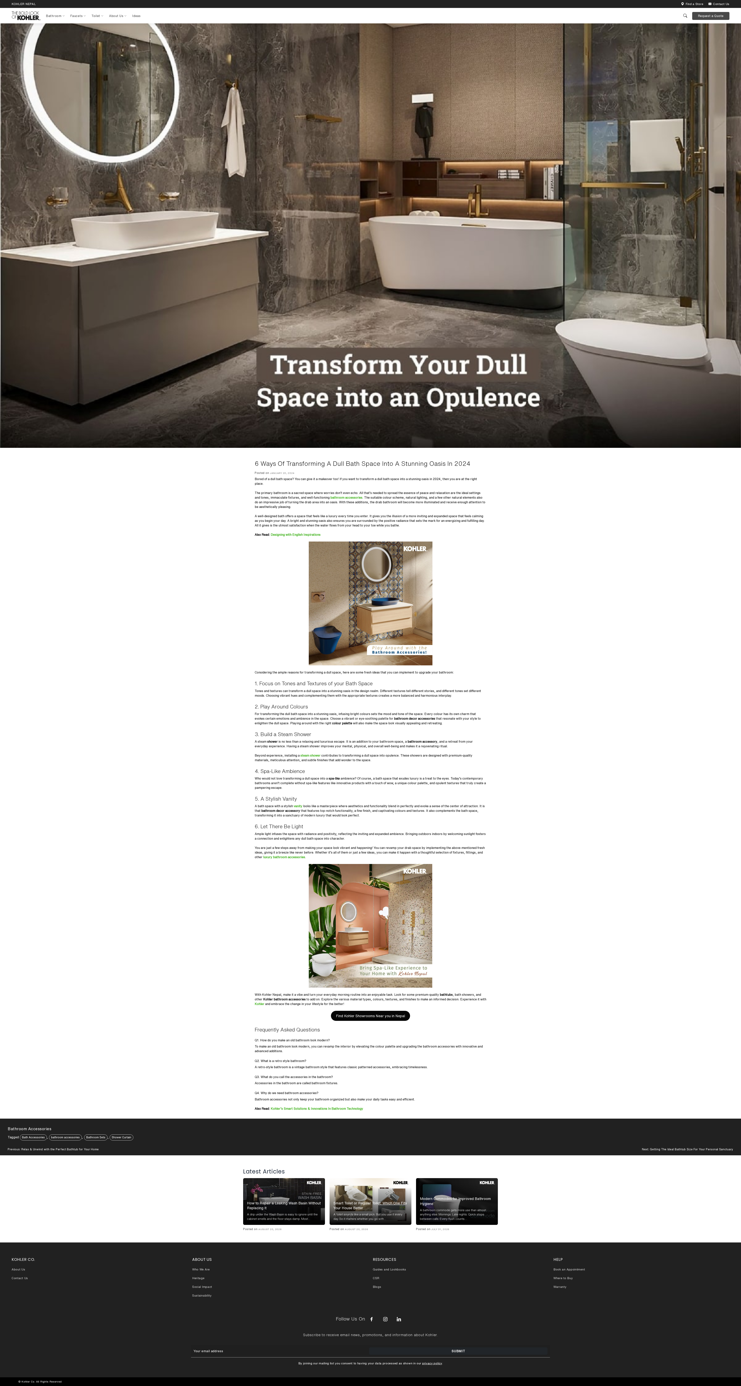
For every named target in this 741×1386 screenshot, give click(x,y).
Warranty (560, 1286)
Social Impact (202, 1286)
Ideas (136, 15)
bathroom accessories (65, 1137)
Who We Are (201, 1269)
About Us (116, 15)
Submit (458, 1351)
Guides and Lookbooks (389, 1269)
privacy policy (432, 1363)
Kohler (259, 1003)
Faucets (76, 15)
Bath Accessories (33, 1137)
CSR (376, 1278)
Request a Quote (711, 15)
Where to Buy (563, 1278)
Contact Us (721, 4)
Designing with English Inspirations (296, 534)
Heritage (198, 1278)
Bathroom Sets (95, 1137)
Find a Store (694, 4)
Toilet (95, 15)
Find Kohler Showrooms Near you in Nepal (370, 1016)
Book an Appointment (569, 1269)
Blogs (377, 1286)
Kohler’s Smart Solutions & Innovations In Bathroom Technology (317, 1108)
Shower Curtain (121, 1137)
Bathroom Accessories (29, 1129)
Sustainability (202, 1295)
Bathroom (54, 15)
